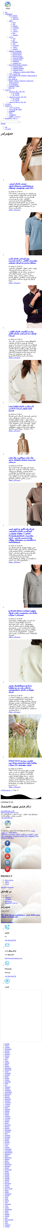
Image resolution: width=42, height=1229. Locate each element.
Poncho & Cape (17, 56)
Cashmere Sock (17, 59)
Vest (14, 24)
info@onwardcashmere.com (9, 812)
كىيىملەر (15, 31)
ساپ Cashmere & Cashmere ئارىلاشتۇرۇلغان (23, 75)
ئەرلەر (11, 37)
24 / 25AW (16, 93)
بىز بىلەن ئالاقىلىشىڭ (11, 118)
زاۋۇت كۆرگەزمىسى (15, 109)
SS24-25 (15, 17)
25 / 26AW (16, 95)
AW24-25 (16, 19)
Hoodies (15, 26)
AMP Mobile (13, 832)
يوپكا (14, 33)
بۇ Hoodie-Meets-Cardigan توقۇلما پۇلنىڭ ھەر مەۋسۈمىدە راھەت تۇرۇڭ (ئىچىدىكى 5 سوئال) (23, 613)
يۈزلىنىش (8, 90)
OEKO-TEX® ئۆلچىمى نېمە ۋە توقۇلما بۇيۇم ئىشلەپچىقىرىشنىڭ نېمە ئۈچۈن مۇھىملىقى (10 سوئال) (23, 763)
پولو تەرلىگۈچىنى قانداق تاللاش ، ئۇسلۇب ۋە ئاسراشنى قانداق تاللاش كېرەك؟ (22, 333)
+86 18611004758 (6, 818)
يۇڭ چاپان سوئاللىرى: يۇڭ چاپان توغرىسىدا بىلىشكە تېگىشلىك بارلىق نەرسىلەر (22, 460)
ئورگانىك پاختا (13, 79)
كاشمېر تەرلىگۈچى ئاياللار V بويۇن (27, 834)
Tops (14, 22)
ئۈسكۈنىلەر (12, 114)
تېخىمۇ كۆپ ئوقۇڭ (14, 210)
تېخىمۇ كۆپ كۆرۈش (7, 887)
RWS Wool (12, 77)
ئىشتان (15, 29)
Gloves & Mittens (18, 58)
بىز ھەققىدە (8, 105)
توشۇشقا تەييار (13, 84)
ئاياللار (11, 21)
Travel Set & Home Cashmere (18, 65)
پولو (14, 40)
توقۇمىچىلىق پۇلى (6, 836)
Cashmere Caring (14, 86)
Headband (16, 61)
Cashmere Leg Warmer (8, 834)
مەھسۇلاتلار (8, 14)
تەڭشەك (15, 35)
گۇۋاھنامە (12, 111)
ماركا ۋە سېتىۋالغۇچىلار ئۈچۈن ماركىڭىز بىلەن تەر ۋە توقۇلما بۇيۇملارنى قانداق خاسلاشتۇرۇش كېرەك (21, 689)
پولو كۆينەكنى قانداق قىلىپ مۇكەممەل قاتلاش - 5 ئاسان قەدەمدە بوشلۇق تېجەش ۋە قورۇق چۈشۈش (23, 261)
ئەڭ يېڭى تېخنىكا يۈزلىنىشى (17, 102)
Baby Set (11, 88)
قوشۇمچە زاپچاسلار (15, 51)
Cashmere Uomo (33, 836)
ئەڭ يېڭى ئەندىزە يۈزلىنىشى (17, 97)
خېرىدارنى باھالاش (14, 116)
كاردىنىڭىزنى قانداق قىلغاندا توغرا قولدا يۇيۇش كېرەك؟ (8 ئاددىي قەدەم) (21, 408)
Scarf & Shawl (17, 54)
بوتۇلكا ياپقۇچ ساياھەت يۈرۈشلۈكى (24, 72)
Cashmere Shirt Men (7, 838)
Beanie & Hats (17, 53)
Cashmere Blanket (18, 68)
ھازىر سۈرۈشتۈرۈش (7, 811)
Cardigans (16, 28)
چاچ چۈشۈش (17, 63)
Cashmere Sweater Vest (20, 836)
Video (10, 113)
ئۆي (6, 12)
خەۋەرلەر (8, 104)
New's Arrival (13, 15)
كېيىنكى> (8, 790)
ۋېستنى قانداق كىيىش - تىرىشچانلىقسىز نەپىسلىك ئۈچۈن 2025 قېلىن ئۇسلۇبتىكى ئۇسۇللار (21, 186)
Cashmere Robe (17, 66)
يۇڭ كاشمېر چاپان (14, 74)
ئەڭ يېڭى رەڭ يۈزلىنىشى (17, 91)
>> (12, 790)
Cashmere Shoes (18, 70)
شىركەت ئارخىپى (14, 107)
